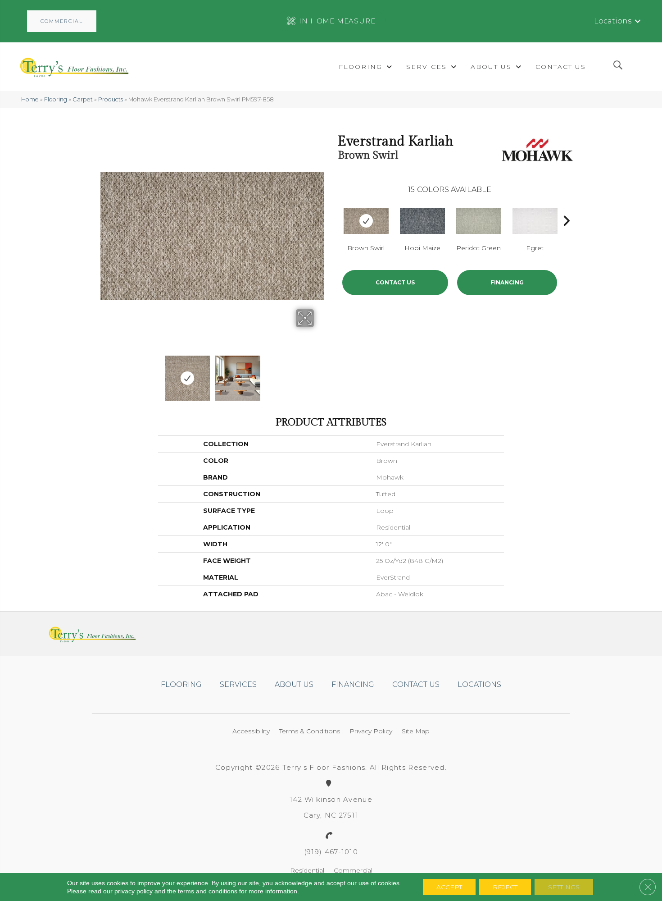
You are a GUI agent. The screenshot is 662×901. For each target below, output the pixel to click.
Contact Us (395, 282)
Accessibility (251, 731)
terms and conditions (207, 891)
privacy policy (133, 891)
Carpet (83, 99)
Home (30, 99)
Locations (612, 21)
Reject (505, 887)
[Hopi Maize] (422, 221)
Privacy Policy (370, 731)
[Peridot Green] (478, 221)
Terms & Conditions (309, 731)
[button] (61, 21)
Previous (104, 373)
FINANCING (507, 282)
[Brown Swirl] (366, 221)
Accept (449, 887)
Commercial (353, 870)
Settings (564, 887)
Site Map (416, 731)
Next (319, 373)
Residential (307, 870)
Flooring (55, 99)
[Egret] (535, 221)
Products (110, 99)
